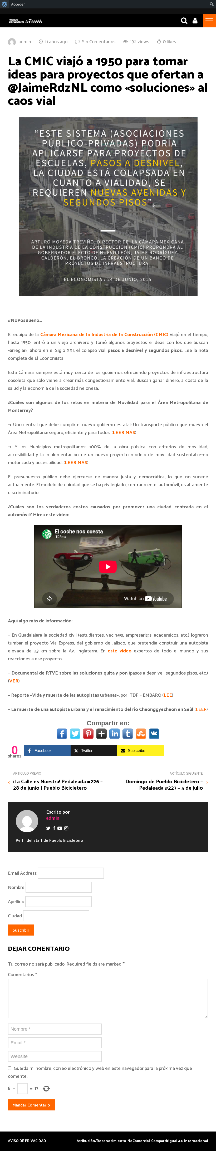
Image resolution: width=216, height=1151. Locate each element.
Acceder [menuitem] (18, 4)
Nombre (16, 888)
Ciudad (15, 916)
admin (24, 42)
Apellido (16, 902)
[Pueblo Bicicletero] (25, 22)
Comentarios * (22, 975)
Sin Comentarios (98, 42)
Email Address (22, 873)
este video (119, 651)
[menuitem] (4, 4)
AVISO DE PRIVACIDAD (27, 1141)
